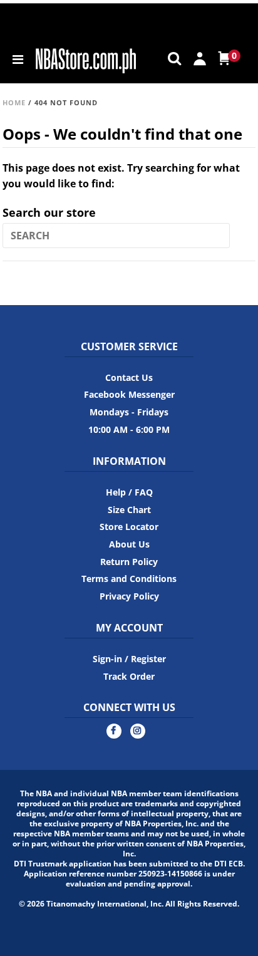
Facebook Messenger (129, 394)
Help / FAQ (129, 492)
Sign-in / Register (129, 659)
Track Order (129, 676)
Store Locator (129, 527)
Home (14, 102)
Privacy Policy (129, 596)
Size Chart (129, 510)
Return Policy (129, 562)
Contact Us (129, 377)
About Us (129, 544)
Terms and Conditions (129, 579)
